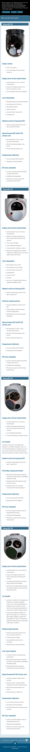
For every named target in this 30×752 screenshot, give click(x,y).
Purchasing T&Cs (14, 740)
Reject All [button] (20, 12)
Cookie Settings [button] (6, 12)
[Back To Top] (15, 743)
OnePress (20, 747)
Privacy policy (5, 740)
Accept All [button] (14, 12)
